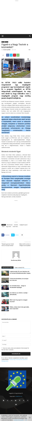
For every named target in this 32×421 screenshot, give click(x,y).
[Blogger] (3, 400)
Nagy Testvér (8, 226)
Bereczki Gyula (9, 224)
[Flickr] (11, 400)
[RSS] (23, 400)
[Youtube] (16, 404)
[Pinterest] (14, 55)
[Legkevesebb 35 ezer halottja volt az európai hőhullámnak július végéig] (5, 273)
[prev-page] (2, 314)
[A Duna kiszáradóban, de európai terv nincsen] (5, 280)
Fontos (11, 39)
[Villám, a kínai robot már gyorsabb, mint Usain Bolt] (5, 308)
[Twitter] (11, 55)
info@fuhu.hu (18, 396)
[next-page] (5, 314)
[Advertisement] (16, 17)
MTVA (3, 226)
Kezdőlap (3, 39)
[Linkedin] (15, 400)
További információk (19, 420)
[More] (22, 235)
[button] (2, 36)
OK (26, 420)
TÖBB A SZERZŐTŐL (19, 267)
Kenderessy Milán (6, 49)
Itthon (8, 39)
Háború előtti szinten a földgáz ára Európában (25, 244)
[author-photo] (16, 258)
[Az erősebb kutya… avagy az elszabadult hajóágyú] (5, 287)
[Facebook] (7, 55)
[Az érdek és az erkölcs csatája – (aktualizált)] (5, 294)
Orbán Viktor (15, 226)
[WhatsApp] (17, 55)
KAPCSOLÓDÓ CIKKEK (7, 267)
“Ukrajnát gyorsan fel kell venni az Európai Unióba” (7, 244)
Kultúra (3, 303)
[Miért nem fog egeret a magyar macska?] (5, 301)
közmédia (16, 224)
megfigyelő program (23, 224)
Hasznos (3, 282)
